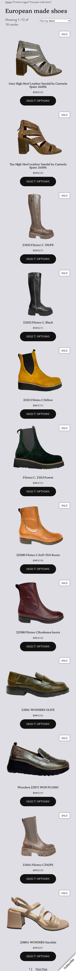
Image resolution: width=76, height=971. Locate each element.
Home (8, 2)
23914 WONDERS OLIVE (37, 709)
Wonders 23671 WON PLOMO (38, 787)
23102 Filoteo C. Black (38, 322)
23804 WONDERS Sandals (38, 942)
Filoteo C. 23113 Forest (38, 477)
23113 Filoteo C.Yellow (38, 399)
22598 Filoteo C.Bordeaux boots (38, 632)
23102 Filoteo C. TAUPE (38, 244)
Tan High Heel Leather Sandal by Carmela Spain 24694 (38, 165)
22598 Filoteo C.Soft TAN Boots (38, 554)
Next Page (41, 969)
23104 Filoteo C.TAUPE (38, 864)
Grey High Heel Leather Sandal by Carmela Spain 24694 (38, 85)
